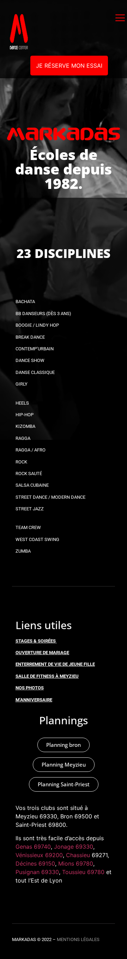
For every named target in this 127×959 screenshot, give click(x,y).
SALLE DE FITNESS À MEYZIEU (47, 676)
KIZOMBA (25, 426)
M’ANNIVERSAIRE (34, 699)
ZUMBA (23, 551)
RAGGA (23, 438)
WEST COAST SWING (37, 539)
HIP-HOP (25, 414)
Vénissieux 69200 (39, 855)
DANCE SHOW (30, 360)
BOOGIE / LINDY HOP (37, 325)
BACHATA (25, 301)
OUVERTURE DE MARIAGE (42, 652)
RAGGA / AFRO (31, 450)
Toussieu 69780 (83, 871)
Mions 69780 (75, 863)
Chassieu (78, 855)
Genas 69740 (33, 846)
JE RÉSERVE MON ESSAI (69, 65)
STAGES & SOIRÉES (36, 641)
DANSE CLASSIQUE (35, 372)
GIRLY (22, 384)
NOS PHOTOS (30, 687)
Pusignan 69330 (37, 871)
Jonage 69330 (73, 846)
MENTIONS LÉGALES (78, 939)
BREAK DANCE (30, 337)
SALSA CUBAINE (32, 485)
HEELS (22, 403)
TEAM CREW (28, 527)
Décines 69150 (35, 863)
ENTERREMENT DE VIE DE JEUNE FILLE (55, 664)
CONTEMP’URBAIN (35, 348)
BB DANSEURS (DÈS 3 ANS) (43, 313)
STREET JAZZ (30, 508)
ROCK (21, 462)
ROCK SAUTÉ (29, 473)
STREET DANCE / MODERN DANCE (50, 497)
